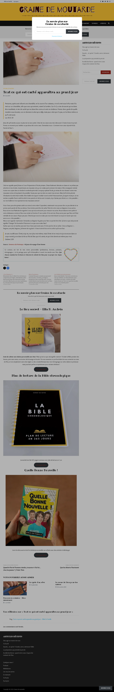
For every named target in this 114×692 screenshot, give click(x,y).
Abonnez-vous (72, 31)
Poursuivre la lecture (57, 36)
